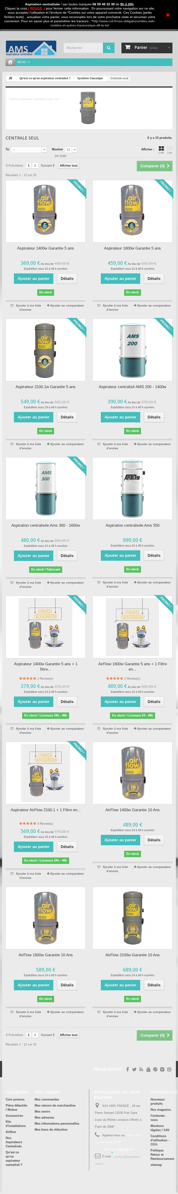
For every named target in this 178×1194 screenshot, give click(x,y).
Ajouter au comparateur (67, 305)
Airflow (11, 1132)
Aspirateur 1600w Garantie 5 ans (132, 248)
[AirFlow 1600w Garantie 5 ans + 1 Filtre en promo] (132, 627)
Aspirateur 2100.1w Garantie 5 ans (46, 387)
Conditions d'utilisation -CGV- (159, 1140)
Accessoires (14, 1115)
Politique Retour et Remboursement (162, 1154)
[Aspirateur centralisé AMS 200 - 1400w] (132, 350)
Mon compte (47, 1092)
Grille (161, 152)
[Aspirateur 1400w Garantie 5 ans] (45, 211)
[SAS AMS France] (31, 48)
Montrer (57, 149)
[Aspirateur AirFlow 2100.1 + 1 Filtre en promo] (45, 773)
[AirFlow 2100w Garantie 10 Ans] (132, 918)
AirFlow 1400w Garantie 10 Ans (132, 810)
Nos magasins (160, 1109)
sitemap (156, 1164)
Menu (21, 62)
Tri (7, 149)
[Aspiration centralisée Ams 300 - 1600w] (45, 488)
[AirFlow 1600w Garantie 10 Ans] (45, 918)
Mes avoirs (42, 1111)
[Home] (10, 62)
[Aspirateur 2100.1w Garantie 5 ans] (45, 350)
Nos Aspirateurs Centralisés (14, 1142)
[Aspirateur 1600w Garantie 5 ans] (132, 211)
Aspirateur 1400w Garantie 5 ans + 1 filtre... (45, 666)
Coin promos (15, 1099)
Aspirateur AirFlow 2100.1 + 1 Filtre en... (46, 810)
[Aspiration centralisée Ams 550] (132, 488)
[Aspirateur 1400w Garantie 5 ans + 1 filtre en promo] (45, 627)
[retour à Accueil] (10, 78)
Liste (169, 152)
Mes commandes (47, 1099)
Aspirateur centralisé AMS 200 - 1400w (132, 387)
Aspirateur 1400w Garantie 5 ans (45, 248)
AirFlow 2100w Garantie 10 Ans (132, 955)
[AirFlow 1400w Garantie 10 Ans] (132, 773)
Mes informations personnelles (57, 1123)
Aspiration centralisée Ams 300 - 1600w (45, 525)
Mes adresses (44, 1117)
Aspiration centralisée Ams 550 (132, 525)
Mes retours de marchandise (55, 1105)
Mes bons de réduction (51, 1129)
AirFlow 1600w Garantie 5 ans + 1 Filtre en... (132, 666)
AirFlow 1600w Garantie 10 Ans (46, 955)
